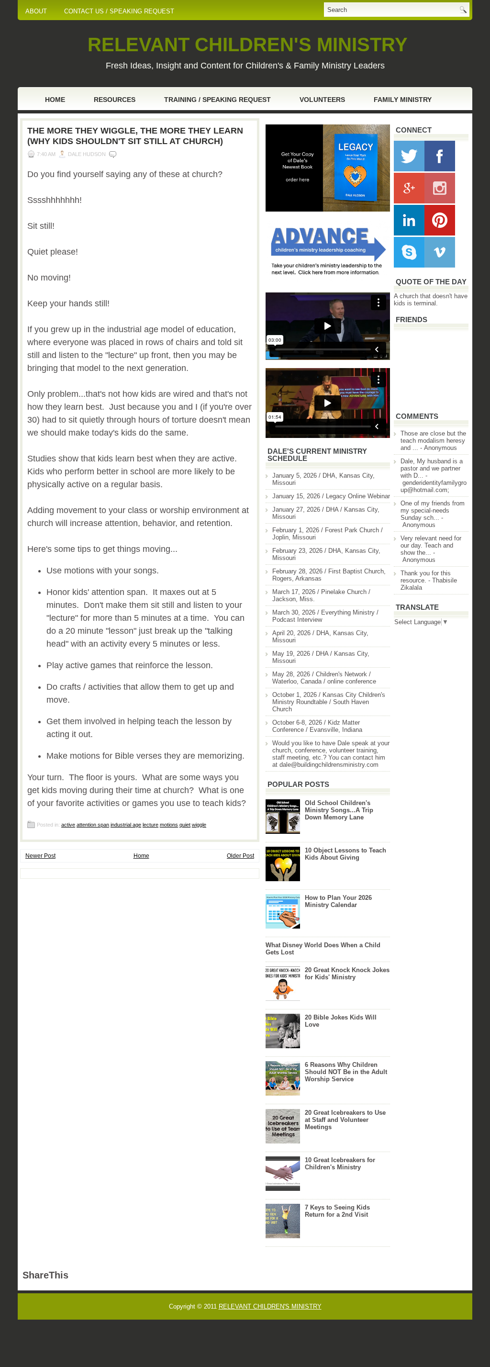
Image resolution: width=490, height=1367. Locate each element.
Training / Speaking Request (217, 99)
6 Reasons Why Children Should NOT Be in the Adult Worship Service (346, 1072)
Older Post (240, 855)
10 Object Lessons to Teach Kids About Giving (345, 854)
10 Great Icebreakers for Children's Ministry (340, 1163)
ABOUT (36, 11)
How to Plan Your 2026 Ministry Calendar (338, 901)
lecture (150, 825)
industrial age (126, 825)
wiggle (199, 825)
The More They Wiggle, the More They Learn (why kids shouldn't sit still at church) (135, 136)
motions (169, 825)
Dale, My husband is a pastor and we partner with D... (432, 468)
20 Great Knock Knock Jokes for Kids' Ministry (347, 973)
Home (55, 99)
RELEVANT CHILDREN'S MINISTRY (248, 44)
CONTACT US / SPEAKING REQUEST (119, 11)
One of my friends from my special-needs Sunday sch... (433, 510)
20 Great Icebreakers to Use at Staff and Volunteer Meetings (345, 1120)
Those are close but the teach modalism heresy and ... (433, 440)
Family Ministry (403, 99)
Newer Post (40, 855)
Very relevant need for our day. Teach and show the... (431, 545)
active (68, 825)
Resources (114, 99)
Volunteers (322, 99)
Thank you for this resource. (426, 577)
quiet (184, 825)
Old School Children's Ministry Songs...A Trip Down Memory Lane (339, 810)
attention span (93, 825)
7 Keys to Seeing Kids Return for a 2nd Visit (337, 1211)
